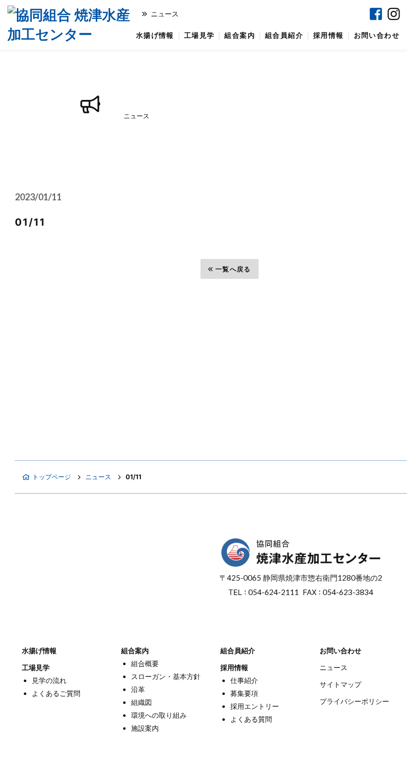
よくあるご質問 (56, 693)
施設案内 (145, 728)
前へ (39, 269)
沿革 (138, 689)
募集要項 (244, 693)
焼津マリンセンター (321, 14)
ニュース (165, 13)
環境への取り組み (159, 715)
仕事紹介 (244, 680)
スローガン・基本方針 (166, 676)
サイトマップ (340, 684)
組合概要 (145, 663)
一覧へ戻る (233, 269)
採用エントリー (254, 706)
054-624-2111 (273, 592)
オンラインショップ (242, 14)
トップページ (51, 477)
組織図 (141, 702)
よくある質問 (251, 719)
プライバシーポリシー (354, 701)
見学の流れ (49, 680)
